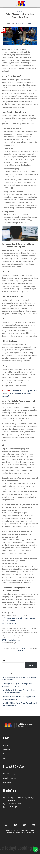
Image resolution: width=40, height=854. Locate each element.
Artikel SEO (20, 11)
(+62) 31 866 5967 (9, 620)
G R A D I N (26, 834)
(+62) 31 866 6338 (9, 623)
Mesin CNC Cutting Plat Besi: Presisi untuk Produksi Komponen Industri (20, 393)
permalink (20, 651)
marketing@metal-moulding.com (20, 807)
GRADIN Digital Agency (11, 640)
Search (4, 661)
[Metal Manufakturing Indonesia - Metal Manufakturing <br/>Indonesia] (20, 3)
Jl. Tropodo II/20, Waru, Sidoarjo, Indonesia (19, 618)
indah (31, 23)
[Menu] (4, 3)
